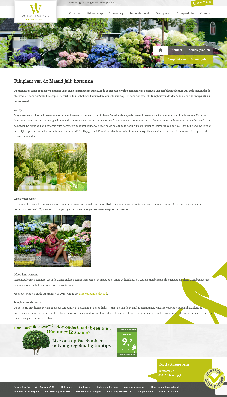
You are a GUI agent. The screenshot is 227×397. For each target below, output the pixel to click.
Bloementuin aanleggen (26, 391)
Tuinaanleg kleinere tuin (119, 391)
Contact (205, 13)
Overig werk (163, 13)
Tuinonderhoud (139, 13)
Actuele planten (199, 50)
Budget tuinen (145, 391)
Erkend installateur (169, 391)
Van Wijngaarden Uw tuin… (160, 50)
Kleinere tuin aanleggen (88, 391)
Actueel (177, 50)
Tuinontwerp (95, 13)
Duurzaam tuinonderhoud (165, 387)
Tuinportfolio (185, 13)
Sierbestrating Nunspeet (57, 391)
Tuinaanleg (116, 13)
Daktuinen (66, 387)
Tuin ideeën (84, 387)
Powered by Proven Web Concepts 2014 (35, 387)
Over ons (74, 13)
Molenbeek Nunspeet (134, 387)
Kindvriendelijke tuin (107, 387)
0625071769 (204, 2)
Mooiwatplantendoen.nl (93, 293)
